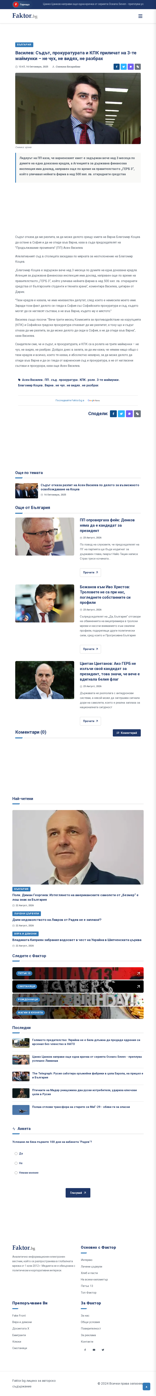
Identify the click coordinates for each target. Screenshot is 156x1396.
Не (20, 1163)
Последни (21, 1027)
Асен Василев (32, 380)
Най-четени (22, 798)
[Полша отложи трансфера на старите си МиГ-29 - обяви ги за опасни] (20, 1110)
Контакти (87, 1341)
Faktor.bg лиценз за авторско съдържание (34, 1383)
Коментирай (129, 732)
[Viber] (131, 67)
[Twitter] (124, 67)
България (21, 889)
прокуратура (68, 380)
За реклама (88, 1335)
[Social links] (85, 1350)
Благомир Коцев (30, 385)
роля (91, 380)
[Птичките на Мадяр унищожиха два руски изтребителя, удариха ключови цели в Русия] (20, 1093)
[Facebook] (117, 67)
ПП (47, 380)
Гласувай (76, 1192)
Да (21, 1153)
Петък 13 (87, 1286)
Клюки (16, 1341)
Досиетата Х (20, 1328)
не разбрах (90, 385)
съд (54, 380)
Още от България (32, 507)
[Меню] (140, 16)
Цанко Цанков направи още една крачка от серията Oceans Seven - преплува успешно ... (85, 4)
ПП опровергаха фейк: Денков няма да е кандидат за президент (107, 525)
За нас (85, 1315)
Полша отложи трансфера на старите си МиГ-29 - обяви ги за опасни (81, 1107)
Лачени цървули (26, 913)
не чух (60, 385)
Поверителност (91, 1328)
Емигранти (19, 1335)
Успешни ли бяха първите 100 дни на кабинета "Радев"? (52, 1142)
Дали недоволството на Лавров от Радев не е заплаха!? (56, 920)
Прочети (88, 572)
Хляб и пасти (89, 1273)
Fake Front (19, 1315)
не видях (73, 385)
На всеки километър (94, 1279)
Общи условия (90, 1322)
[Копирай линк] (138, 67)
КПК (83, 380)
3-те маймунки (108, 380)
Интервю (86, 1260)
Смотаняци (19, 1348)
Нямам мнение (28, 1172)
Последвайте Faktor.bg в (70, 400)
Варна (49, 385)
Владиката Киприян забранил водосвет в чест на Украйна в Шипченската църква (76, 940)
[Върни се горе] (146, 1386)
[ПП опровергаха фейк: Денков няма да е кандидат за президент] (44, 537)
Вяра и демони (25, 933)
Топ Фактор (88, 1292)
